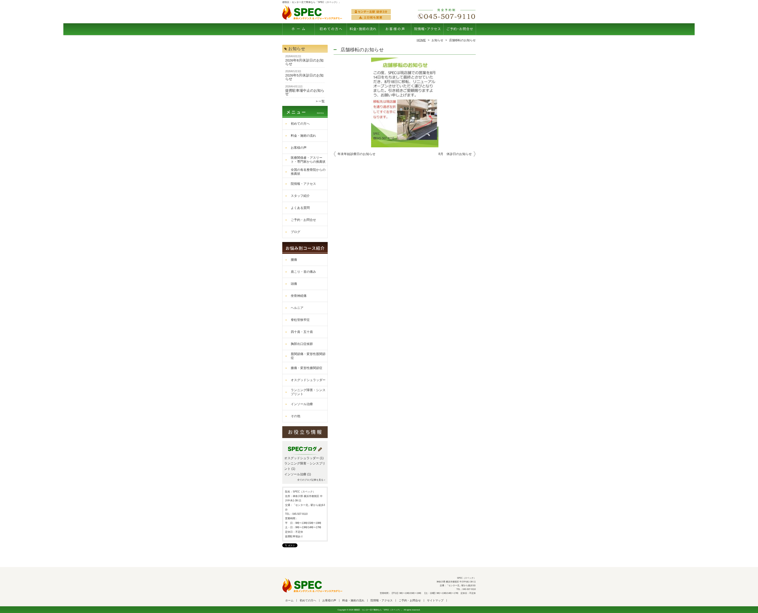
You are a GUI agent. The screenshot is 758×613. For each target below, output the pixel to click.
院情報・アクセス (427, 30)
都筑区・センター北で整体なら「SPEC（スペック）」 (378, 610)
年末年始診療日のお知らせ (356, 154)
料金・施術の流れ (363, 30)
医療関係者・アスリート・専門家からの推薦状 (308, 159)
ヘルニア (297, 307)
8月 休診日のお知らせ (455, 154)
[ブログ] (305, 453)
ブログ (295, 232)
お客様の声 (395, 30)
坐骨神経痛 (299, 295)
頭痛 (294, 283)
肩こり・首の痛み (303, 271)
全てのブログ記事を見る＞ (311, 479)
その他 (295, 416)
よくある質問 (300, 207)
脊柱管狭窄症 (300, 319)
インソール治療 (302, 404)
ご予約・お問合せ (459, 30)
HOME (421, 40)
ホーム (298, 30)
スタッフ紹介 (300, 195)
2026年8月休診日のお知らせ (304, 62)
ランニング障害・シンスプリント (308, 392)
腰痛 (294, 259)
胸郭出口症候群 (302, 344)
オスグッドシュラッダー (308, 380)
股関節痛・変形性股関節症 (308, 356)
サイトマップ (435, 600)
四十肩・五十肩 (302, 332)
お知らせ (437, 40)
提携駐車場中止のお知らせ (304, 92)
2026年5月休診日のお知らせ (304, 77)
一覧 (321, 101)
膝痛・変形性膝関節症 (306, 368)
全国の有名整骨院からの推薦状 (308, 171)
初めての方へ (331, 30)
